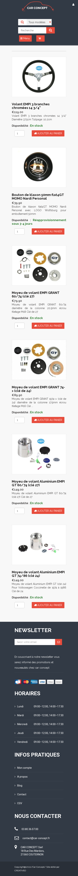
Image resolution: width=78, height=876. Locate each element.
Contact (21, 794)
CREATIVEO (20, 870)
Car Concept (38, 867)
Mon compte (24, 767)
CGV (19, 803)
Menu (26, 38)
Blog (19, 785)
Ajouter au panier (49, 133)
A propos (22, 776)
